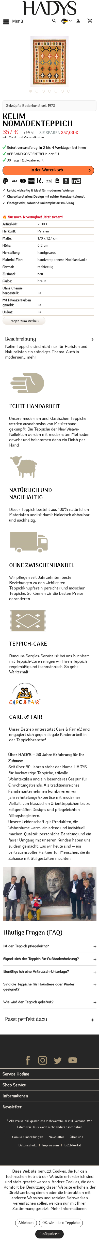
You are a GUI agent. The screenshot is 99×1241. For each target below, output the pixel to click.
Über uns (76, 1136)
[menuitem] (13, 21)
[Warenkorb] (91, 20)
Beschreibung (20, 339)
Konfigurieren (49, 1234)
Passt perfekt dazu (26, 1019)
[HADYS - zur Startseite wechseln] (49, 8)
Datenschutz (28, 1145)
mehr (31, 357)
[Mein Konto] (78, 20)
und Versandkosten (31, 137)
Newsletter (56, 1136)
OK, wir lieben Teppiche (60, 1223)
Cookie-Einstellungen (27, 1136)
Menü (17, 21)
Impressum (50, 1145)
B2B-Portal (72, 1145)
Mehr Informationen (69, 1208)
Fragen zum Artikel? (24, 320)
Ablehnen (26, 1223)
